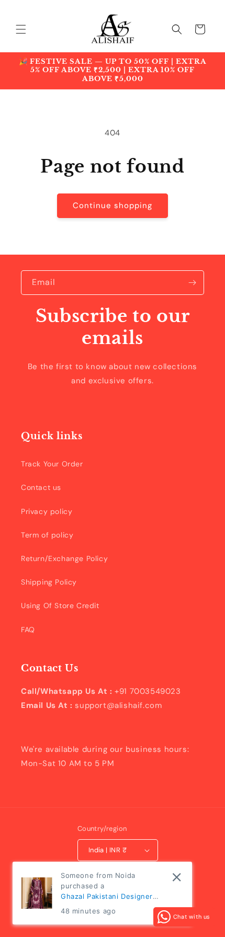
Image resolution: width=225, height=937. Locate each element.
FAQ (28, 629)
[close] (177, 877)
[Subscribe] (192, 282)
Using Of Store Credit (60, 605)
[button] (20, 29)
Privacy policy (46, 511)
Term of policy (47, 535)
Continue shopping (112, 205)
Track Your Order (52, 463)
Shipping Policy (49, 582)
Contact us (41, 487)
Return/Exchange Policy (64, 558)
